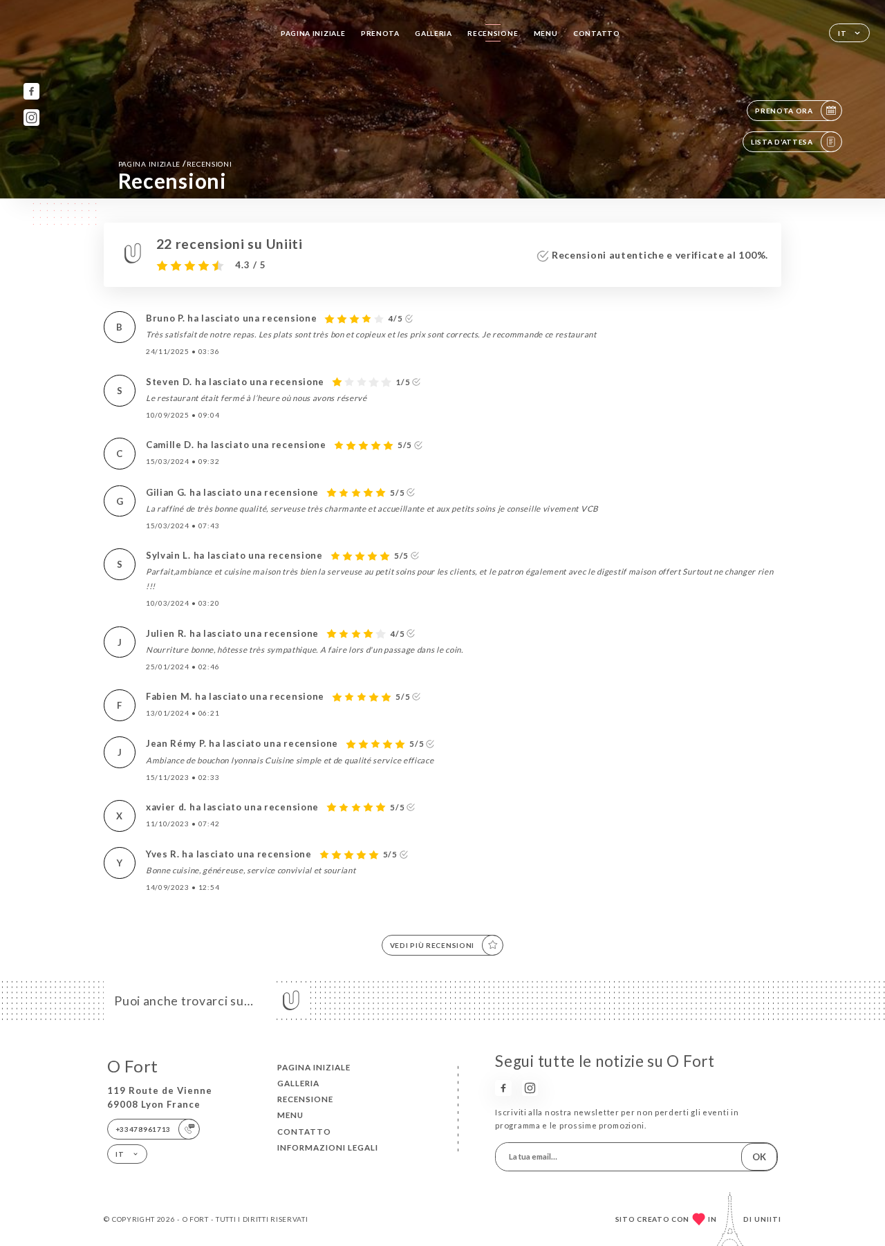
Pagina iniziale (313, 33)
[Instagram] (31, 117)
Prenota (380, 33)
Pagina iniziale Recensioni (175, 163)
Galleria (433, 33)
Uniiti (767, 1219)
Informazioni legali (327, 1147)
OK (759, 1156)
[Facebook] (31, 91)
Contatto (596, 33)
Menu (546, 33)
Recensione (492, 33)
